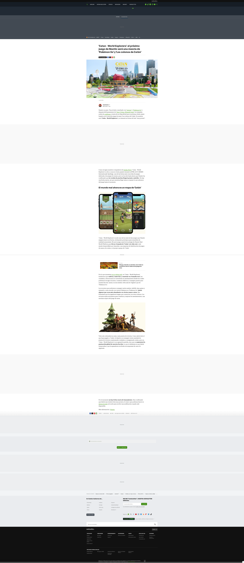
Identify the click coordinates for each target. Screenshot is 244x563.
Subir (154, 529)
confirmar (107, 114)
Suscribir (144, 504)
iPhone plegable (109, 493)
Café (136, 37)
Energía (100, 505)
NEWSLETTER (132, 4)
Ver (122, 447)
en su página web (117, 274)
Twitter (157, 4)
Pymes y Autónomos (151, 538)
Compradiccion (142, 539)
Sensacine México (111, 551)
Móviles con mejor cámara (130, 493)
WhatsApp (145, 4)
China (102, 37)
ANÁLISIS (92, 4)
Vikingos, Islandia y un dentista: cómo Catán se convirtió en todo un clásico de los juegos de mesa (131, 266)
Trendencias (141, 535)
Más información (131, 561)
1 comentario (103, 57)
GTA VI (132, 37)
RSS (144, 514)
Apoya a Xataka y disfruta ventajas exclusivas (144, 518)
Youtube (154, 4)
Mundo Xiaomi (89, 543)
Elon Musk (107, 37)
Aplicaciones (106, 413)
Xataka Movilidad (114, 505)
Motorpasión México (131, 552)
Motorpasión (131, 535)
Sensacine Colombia (110, 554)
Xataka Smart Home (89, 541)
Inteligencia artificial (115, 507)
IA (139, 37)
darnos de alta (103, 404)
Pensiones (122, 37)
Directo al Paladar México (121, 552)
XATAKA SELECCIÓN (101, 4)
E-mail (114, 57)
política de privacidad (140, 506)
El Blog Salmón (152, 535)
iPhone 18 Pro (141, 493)
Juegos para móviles (120, 413)
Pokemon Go (134, 413)
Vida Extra (99, 537)
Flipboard (112, 57)
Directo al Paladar (121, 535)
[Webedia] (155, 1)
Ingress (129, 110)
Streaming (89, 502)
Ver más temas (90, 514)
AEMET (97, 37)
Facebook (108, 57)
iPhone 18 (127, 37)
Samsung (101, 507)
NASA (112, 37)
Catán (112, 413)
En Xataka (121, 263)
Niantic (112, 409)
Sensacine (110, 535)
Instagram (152, 4)
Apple (88, 507)
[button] (106, 105)
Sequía (116, 37)
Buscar (155, 524)
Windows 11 (113, 509)
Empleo (100, 509)
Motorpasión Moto (132, 537)
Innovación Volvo (124, 16)
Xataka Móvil (127, 170)
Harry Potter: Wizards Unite (125, 112)
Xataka (88, 535)
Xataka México (90, 551)
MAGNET (125, 4)
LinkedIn (149, 514)
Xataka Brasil (89, 553)
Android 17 (117, 493)
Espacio (113, 502)
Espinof (109, 537)
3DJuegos (99, 535)
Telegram (150, 4)
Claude (122, 493)
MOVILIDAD (117, 4)
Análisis (100, 502)
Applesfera (89, 539)
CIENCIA (110, 4)
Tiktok (148, 4)
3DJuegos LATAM (100, 551)
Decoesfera (141, 537)
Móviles (88, 505)
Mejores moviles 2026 (100, 493)
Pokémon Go (137, 110)
